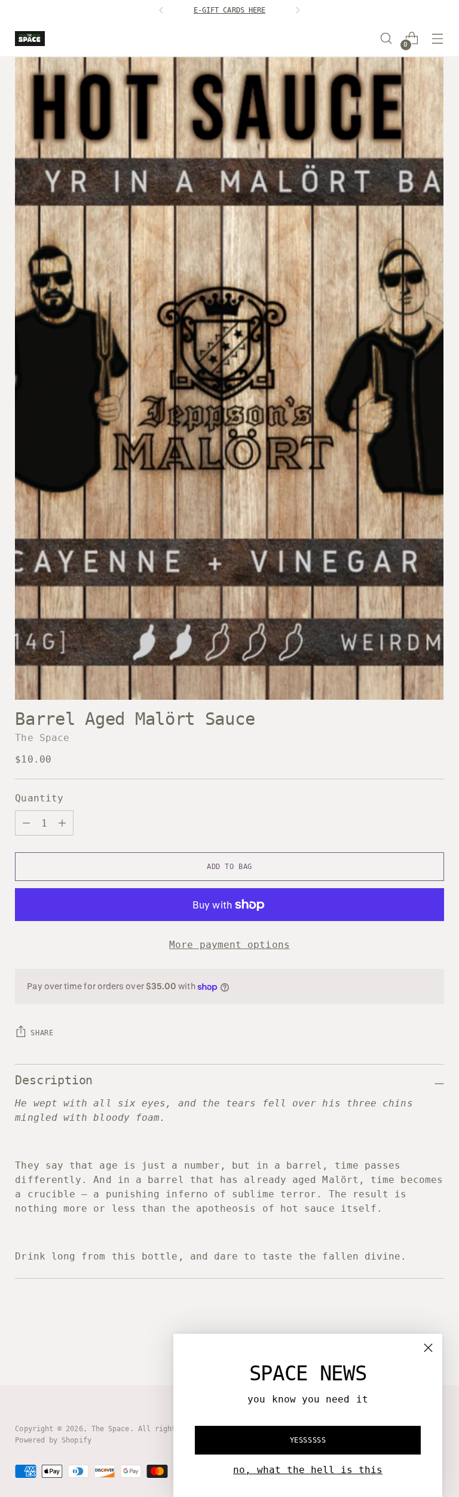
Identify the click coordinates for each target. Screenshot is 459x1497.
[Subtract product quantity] (62, 823)
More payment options (229, 944)
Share (41, 1032)
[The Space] (30, 38)
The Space (42, 737)
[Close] (428, 1348)
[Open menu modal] (438, 38)
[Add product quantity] (26, 823)
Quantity (39, 798)
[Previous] (161, 10)
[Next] (297, 10)
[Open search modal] (386, 38)
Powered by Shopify (53, 1439)
